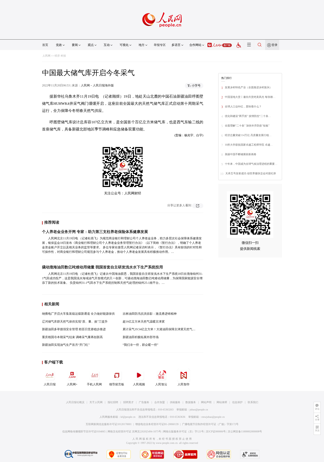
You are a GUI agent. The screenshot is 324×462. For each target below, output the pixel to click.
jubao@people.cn (199, 409)
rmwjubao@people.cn (213, 417)
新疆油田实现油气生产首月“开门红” (66, 344)
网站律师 (222, 402)
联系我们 (253, 402)
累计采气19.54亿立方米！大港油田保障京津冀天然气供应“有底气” (166, 329)
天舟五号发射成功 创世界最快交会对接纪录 (250, 173)
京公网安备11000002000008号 (245, 431)
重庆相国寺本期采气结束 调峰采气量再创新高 (72, 337)
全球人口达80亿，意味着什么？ (243, 106)
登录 (275, 44)
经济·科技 (60, 55)
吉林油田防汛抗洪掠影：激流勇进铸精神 (150, 313)
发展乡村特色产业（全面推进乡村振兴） (248, 87)
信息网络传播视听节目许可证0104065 (84, 431)
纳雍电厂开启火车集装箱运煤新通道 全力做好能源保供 (78, 313)
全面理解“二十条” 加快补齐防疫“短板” (247, 125)
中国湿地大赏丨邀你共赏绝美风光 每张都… (250, 97)
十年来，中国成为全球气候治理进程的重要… (251, 163)
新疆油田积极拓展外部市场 (141, 337)
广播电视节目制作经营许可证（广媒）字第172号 (210, 424)
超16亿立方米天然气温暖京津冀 (144, 321)
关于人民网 (96, 402)
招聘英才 (128, 402)
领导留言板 (116, 384)
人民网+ (72, 384)
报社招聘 (113, 402)
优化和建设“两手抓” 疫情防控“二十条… (248, 116)
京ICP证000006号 (216, 431)
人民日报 (50, 384)
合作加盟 (159, 402)
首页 (45, 44)
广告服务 (144, 402)
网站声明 (206, 402)
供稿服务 (175, 402)
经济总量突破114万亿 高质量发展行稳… (248, 135)
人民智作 (184, 384)
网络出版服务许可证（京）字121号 (183, 431)
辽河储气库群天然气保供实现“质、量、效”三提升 (75, 321)
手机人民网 (94, 384)
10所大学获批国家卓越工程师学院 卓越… (249, 144)
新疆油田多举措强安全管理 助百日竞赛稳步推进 (74, 329)
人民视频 (139, 384)
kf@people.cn (128, 417)
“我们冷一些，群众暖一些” (140, 344)
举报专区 (160, 44)
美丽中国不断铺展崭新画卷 (240, 154)
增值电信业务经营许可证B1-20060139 (156, 424)
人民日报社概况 (75, 402)
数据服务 (190, 402)
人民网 (46, 55)
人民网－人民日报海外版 (97, 85)
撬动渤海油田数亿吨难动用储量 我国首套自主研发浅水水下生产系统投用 (102, 267)
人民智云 (161, 384)
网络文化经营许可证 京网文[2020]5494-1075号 (134, 431)
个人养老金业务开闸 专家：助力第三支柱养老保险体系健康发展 (95, 232)
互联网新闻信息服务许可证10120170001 (109, 424)
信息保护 (237, 402)
